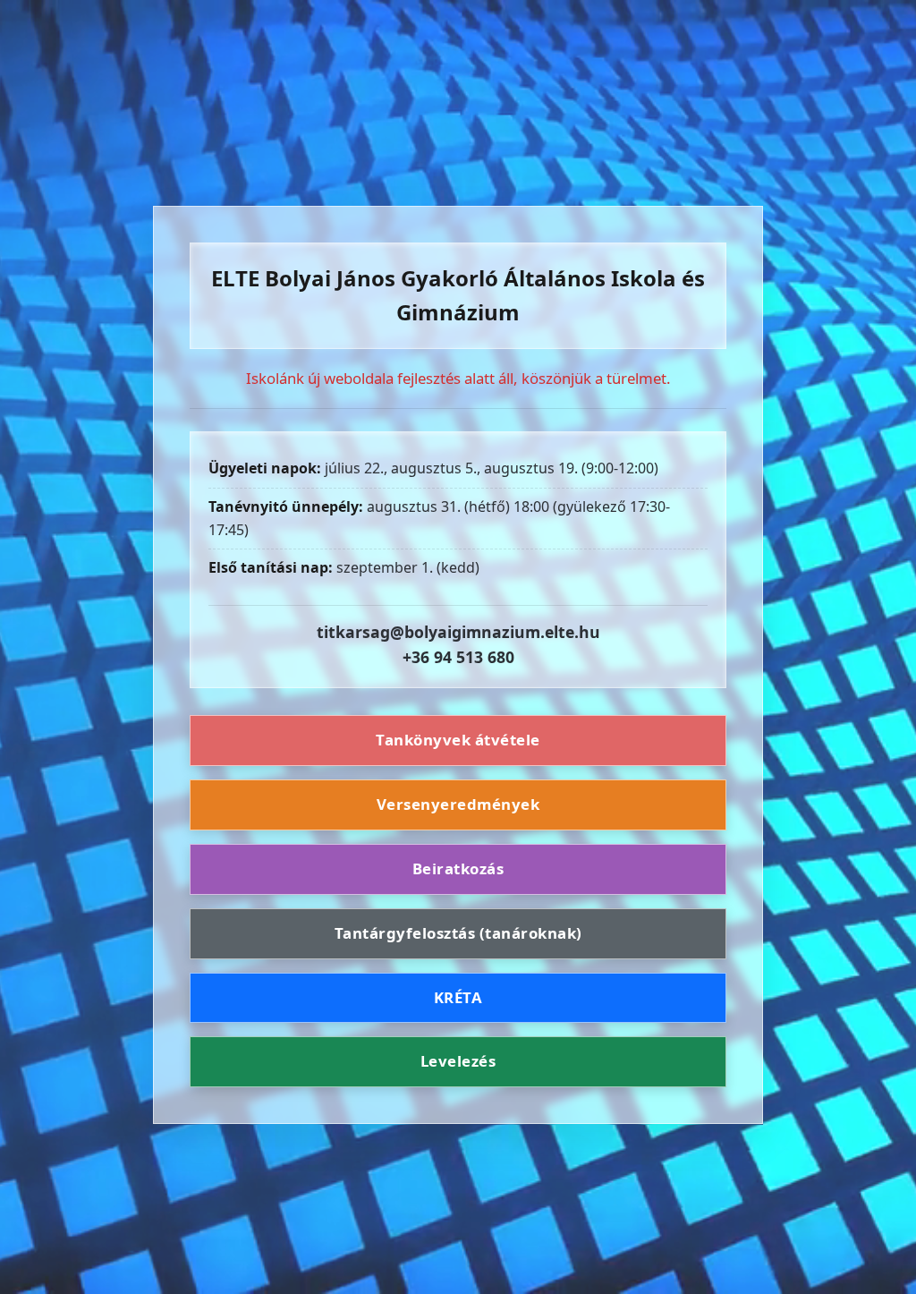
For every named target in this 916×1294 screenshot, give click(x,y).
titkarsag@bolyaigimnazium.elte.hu (458, 632)
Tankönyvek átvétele (458, 739)
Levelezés (458, 1061)
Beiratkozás (458, 868)
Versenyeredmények (458, 804)
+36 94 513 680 (458, 657)
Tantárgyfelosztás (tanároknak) (458, 933)
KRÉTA (458, 997)
